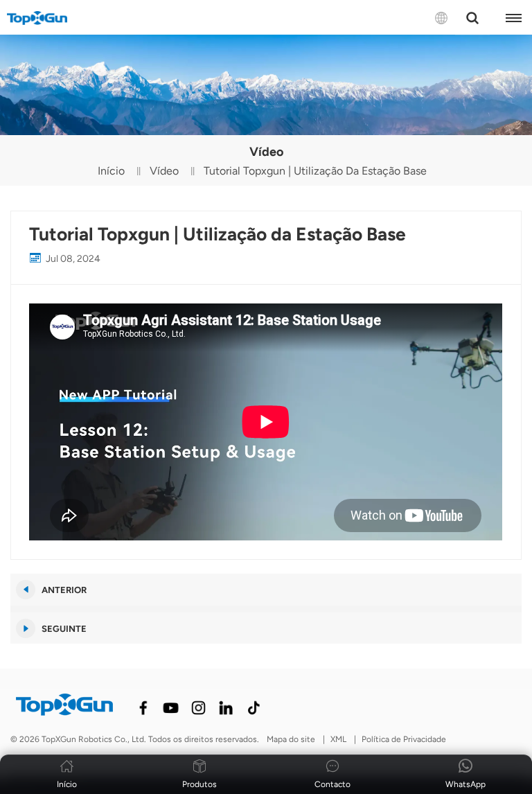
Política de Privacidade (404, 739)
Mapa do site (291, 739)
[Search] (472, 18)
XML (338, 739)
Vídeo (164, 170)
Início (111, 170)
